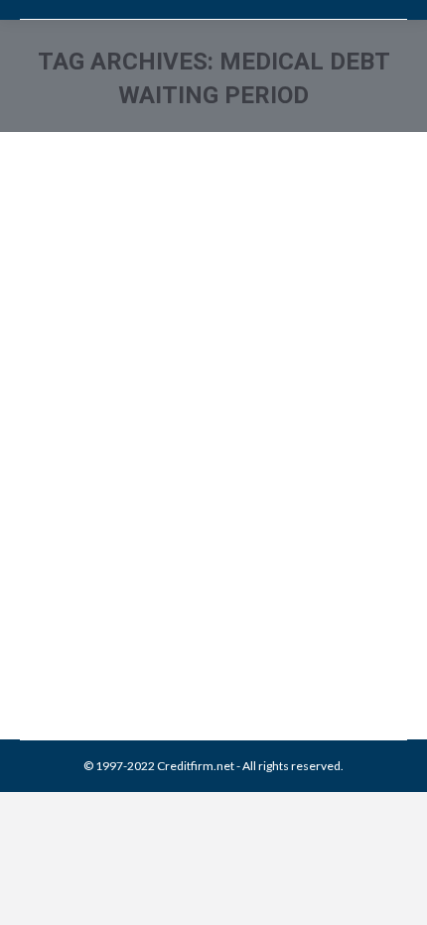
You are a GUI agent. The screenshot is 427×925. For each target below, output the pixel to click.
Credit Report (154, 615)
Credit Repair (79, 615)
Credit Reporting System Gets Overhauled (196, 554)
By (163, 637)
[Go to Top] (395, 893)
